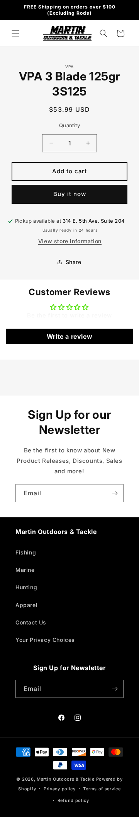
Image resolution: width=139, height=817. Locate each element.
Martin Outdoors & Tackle (66, 779)
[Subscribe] (114, 493)
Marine (25, 569)
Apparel (26, 605)
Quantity (69, 125)
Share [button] (73, 262)
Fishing (25, 552)
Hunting (26, 587)
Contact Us (30, 622)
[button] (15, 33)
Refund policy (73, 800)
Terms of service (101, 788)
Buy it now (69, 194)
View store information (70, 241)
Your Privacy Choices (45, 639)
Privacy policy (60, 788)
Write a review (69, 336)
